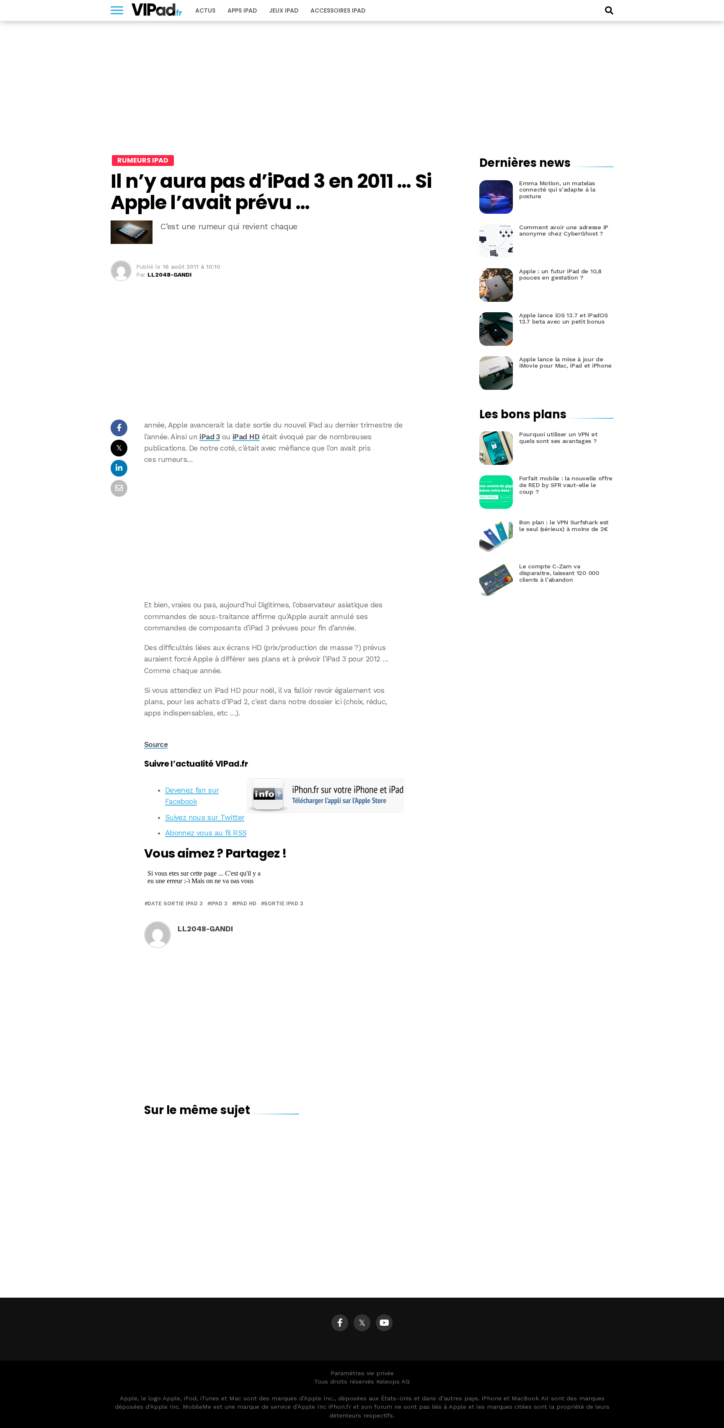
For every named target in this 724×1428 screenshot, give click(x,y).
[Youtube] (384, 1322)
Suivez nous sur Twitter (204, 817)
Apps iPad (242, 10)
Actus (205, 10)
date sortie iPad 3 (175, 904)
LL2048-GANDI (169, 274)
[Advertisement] (299, 532)
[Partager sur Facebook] (119, 430)
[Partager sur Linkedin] (119, 470)
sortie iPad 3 (283, 904)
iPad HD (246, 437)
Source (156, 744)
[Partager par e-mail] (119, 491)
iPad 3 (209, 437)
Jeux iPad (283, 10)
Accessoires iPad (337, 10)
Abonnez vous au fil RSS (205, 833)
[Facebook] (339, 1322)
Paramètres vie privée (362, 1373)
